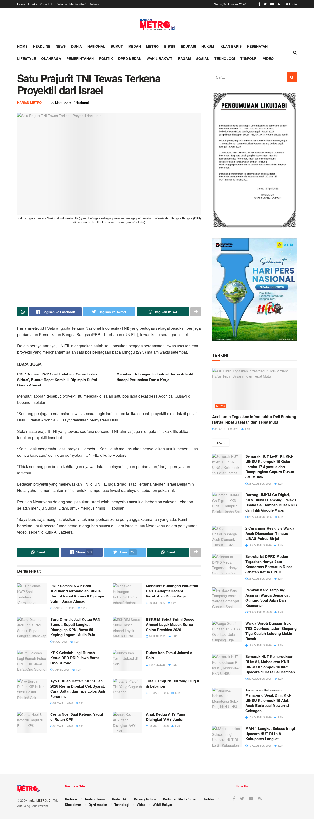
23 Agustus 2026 (226, 429)
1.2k (83, 608)
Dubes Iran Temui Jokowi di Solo (169, 655)
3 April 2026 (61, 669)
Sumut (117, 46)
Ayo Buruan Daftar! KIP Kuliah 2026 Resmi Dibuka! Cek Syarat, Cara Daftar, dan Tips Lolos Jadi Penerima (77, 688)
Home (21, 4)
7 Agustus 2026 (63, 608)
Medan (134, 46)
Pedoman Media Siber (71, 4)
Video (268, 58)
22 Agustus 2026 (260, 545)
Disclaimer (73, 804)
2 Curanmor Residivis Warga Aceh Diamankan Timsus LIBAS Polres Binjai (269, 533)
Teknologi (224, 58)
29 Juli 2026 (156, 603)
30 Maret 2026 (61, 102)
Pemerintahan (80, 58)
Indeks (32, 4)
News (61, 46)
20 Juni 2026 (156, 636)
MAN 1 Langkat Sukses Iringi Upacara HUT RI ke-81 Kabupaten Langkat (270, 733)
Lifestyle (26, 58)
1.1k (247, 429)
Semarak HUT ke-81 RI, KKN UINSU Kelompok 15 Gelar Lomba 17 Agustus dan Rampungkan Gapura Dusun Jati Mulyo (269, 467)
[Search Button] (292, 77)
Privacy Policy (145, 799)
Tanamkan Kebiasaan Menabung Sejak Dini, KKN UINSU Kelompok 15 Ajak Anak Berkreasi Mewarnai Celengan (268, 700)
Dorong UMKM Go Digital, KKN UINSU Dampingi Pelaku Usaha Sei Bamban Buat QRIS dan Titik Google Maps (271, 502)
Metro (152, 46)
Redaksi (94, 4)
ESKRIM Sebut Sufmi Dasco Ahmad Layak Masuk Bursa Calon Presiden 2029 (170, 624)
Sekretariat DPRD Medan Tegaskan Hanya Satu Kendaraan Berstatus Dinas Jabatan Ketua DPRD (268, 564)
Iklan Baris (231, 46)
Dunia (76, 46)
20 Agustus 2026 (260, 678)
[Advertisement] (109, 265)
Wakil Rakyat (159, 58)
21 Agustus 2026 (260, 578)
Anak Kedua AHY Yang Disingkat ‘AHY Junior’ (165, 717)
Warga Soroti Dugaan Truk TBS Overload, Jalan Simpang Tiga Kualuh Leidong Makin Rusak (271, 630)
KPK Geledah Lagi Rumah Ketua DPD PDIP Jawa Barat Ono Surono (74, 658)
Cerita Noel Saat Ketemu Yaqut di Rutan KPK (76, 717)
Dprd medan (129, 58)
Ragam (184, 58)
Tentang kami (94, 799)
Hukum (207, 46)
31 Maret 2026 (62, 703)
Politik (106, 58)
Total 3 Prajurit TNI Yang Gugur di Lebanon (172, 683)
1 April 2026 (156, 664)
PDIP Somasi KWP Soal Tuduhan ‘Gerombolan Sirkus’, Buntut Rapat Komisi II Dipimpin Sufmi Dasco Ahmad (57, 379)
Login (292, 4)
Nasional (96, 46)
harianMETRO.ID (39, 800)
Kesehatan (257, 46)
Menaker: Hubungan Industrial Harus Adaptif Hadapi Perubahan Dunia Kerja (155, 376)
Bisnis (169, 46)
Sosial (202, 58)
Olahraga (51, 58)
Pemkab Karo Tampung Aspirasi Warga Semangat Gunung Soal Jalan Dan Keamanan (267, 597)
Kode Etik (46, 4)
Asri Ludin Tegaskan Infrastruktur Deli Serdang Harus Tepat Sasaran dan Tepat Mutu (254, 419)
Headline (41, 46)
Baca (220, 442)
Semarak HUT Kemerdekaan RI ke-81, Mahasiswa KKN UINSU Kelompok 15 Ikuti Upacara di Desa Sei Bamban (270, 664)
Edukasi (188, 46)
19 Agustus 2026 (260, 745)
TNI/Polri (249, 58)
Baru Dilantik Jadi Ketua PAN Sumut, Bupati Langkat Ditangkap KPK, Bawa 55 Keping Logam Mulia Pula (75, 627)
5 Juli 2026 (60, 641)
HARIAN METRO (29, 102)
